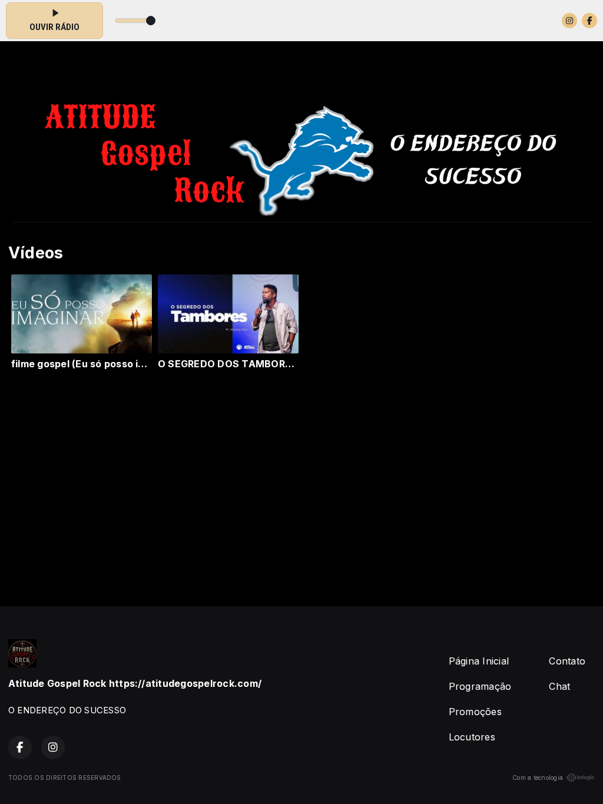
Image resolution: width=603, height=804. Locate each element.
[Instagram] (569, 20)
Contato (567, 661)
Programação (480, 686)
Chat (559, 686)
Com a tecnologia (537, 777)
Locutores (472, 737)
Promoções (475, 711)
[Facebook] (589, 20)
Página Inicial (479, 661)
